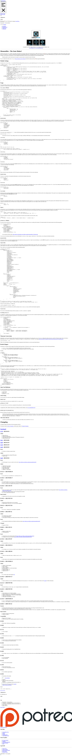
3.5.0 (1, 444)
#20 (14, 574)
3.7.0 (1, 431)
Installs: (3, 705)
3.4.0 (1, 447)
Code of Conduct (5, 749)
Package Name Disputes (6, 750)
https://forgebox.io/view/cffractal (20, 58)
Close (1, 19)
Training (3, 733)
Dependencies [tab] (4, 27)
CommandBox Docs (5, 732)
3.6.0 (1, 442)
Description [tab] (4, 26)
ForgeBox (3, 741)
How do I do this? (2, 690)
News (3, 743)
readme (45, 580)
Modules (4, 24)
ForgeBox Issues (5, 734)
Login (4, 13)
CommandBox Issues (5, 735)
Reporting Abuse (5, 752)
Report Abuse (2, 707)
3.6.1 (1, 440)
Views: (3, 704)
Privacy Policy (4, 751)
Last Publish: (4, 703)
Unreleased (3, 429)
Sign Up (1, 13)
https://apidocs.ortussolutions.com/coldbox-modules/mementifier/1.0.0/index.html (25, 234)
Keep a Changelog (10, 426)
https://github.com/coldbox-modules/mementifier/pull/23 (23, 536)
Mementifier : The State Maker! (7, 702)
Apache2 (15, 684)
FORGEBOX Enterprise (6, 742)
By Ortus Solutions (5, 740)
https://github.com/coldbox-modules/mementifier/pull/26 (31, 521)
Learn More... (17, 21)
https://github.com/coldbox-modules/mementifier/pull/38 (27, 462)
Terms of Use (4, 748)
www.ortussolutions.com (31, 407)
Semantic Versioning (25, 426)
